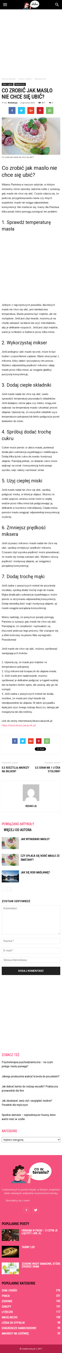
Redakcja (13, 102)
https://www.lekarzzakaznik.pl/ (19, 725)
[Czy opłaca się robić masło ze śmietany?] (10, 860)
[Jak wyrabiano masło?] (10, 843)
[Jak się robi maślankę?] (10, 876)
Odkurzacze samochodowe (19, 1328)
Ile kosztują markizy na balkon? (15, 769)
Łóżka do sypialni (13, 1322)
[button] (57, 4)
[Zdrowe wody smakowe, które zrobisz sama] (10, 1268)
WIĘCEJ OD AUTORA (18, 830)
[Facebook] (26, 1210)
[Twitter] (35, 1210)
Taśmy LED (28, 1247)
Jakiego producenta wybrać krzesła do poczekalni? (30, 1076)
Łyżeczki (7, 1312)
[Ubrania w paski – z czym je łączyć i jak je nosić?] (10, 1235)
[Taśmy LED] (10, 1252)
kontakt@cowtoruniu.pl (43, 1200)
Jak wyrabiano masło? (35, 839)
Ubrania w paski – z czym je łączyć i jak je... (40, 1232)
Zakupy (6, 1306)
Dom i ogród (7, 84)
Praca (6, 1295)
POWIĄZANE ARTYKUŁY (18, 824)
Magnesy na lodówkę (15, 1333)
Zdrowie (7, 1301)
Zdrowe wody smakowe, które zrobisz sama (41, 1265)
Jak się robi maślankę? (35, 872)
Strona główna (9, 78)
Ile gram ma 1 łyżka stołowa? (47, 769)
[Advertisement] (31, 42)
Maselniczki (20, 84)
